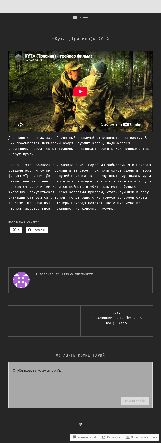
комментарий (135, 400)
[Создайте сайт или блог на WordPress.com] (80, 424)
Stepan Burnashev (77, 274)
